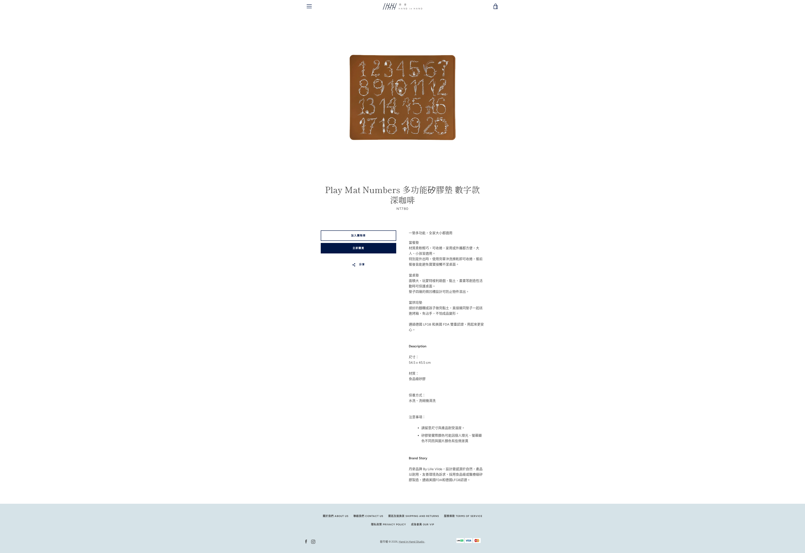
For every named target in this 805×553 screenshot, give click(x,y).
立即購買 (358, 248)
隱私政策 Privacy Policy (388, 524)
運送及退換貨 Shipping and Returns (413, 516)
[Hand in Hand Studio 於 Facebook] (306, 541)
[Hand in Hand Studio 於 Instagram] (313, 541)
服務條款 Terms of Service (463, 516)
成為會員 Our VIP (422, 524)
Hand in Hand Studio (412, 541)
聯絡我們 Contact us (368, 516)
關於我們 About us (335, 516)
